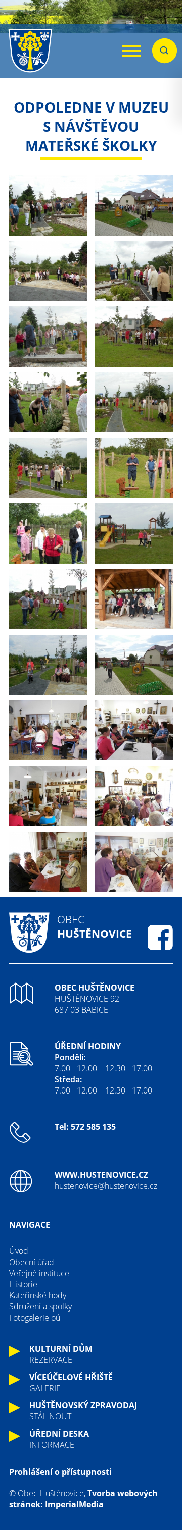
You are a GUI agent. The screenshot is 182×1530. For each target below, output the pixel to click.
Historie (23, 1284)
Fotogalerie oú (34, 1317)
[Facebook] (160, 937)
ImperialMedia (74, 1504)
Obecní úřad (31, 1262)
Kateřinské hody (37, 1295)
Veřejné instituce (39, 1273)
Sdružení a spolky (40, 1306)
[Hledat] (164, 51)
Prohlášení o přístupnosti (60, 1472)
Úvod (18, 1250)
